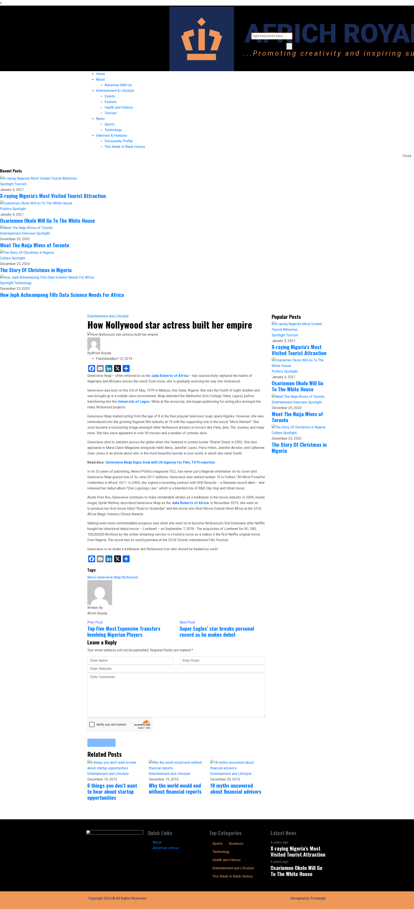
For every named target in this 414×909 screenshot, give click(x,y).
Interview (29, 233)
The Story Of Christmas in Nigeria (36, 270)
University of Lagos (134, 402)
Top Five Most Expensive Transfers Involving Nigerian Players (123, 631)
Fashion (110, 102)
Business (236, 844)
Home (100, 74)
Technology (113, 130)
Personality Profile (119, 141)
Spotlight (7, 184)
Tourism (111, 113)
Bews (91, 577)
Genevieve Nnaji (109, 577)
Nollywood (130, 577)
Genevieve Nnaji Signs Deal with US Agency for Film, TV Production (160, 462)
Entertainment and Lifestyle (108, 316)
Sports (110, 124)
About (100, 79)
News (100, 119)
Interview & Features (111, 135)
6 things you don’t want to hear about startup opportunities (112, 791)
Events (110, 96)
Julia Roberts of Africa (169, 376)
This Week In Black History (125, 147)
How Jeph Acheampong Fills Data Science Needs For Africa (62, 294)
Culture (5, 258)
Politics (6, 209)
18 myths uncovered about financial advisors (235, 788)
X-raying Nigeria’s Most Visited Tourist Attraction (53, 195)
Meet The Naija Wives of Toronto (34, 245)
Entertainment (11, 233)
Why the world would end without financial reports (175, 788)
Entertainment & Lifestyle (115, 91)
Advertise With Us (118, 85)
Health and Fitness (119, 107)
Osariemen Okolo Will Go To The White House (47, 220)
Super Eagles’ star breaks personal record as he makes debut (217, 631)
